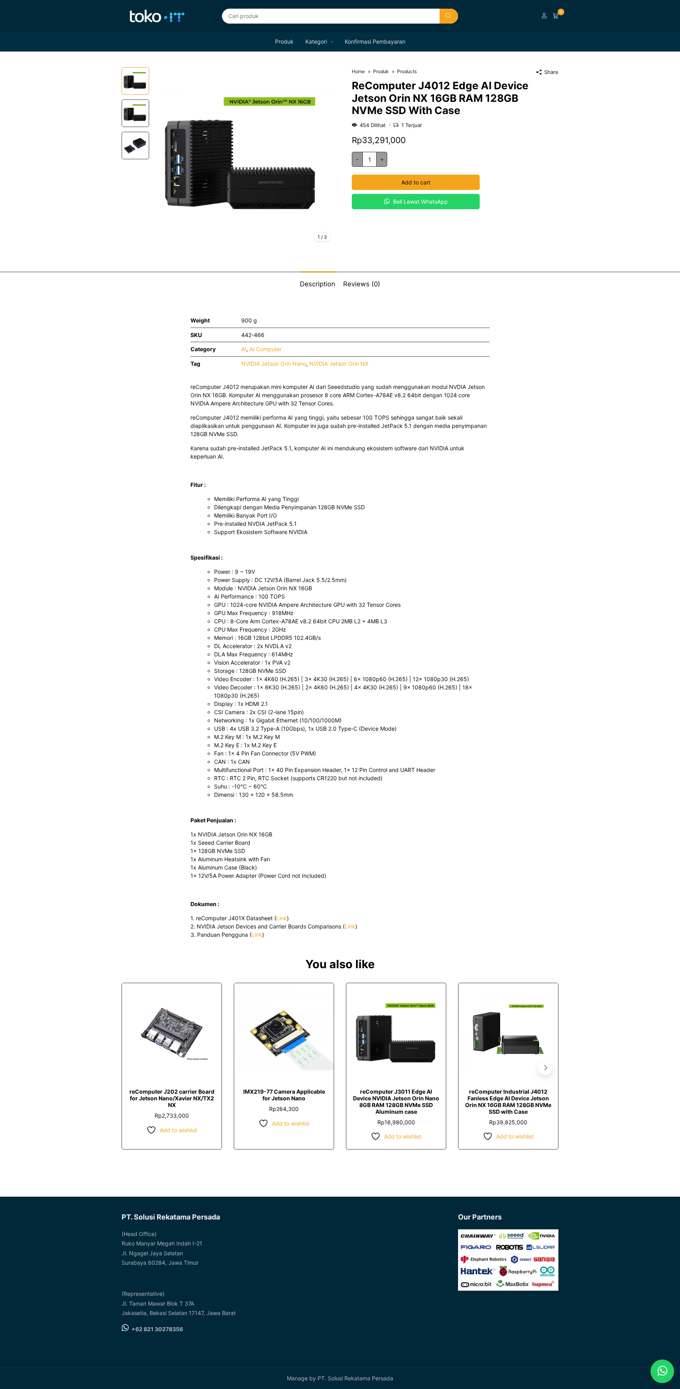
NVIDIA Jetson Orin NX (338, 363)
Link (281, 918)
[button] (545, 1068)
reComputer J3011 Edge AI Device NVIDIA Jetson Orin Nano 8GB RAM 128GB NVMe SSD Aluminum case (396, 1101)
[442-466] (243, 157)
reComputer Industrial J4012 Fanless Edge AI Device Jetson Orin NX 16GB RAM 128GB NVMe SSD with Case (508, 1101)
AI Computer (265, 349)
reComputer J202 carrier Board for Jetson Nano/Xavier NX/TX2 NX (171, 1098)
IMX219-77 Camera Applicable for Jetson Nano (284, 1095)
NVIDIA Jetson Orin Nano (273, 363)
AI (243, 349)
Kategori (316, 41)
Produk (284, 41)
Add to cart (416, 182)
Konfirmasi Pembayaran (375, 41)
